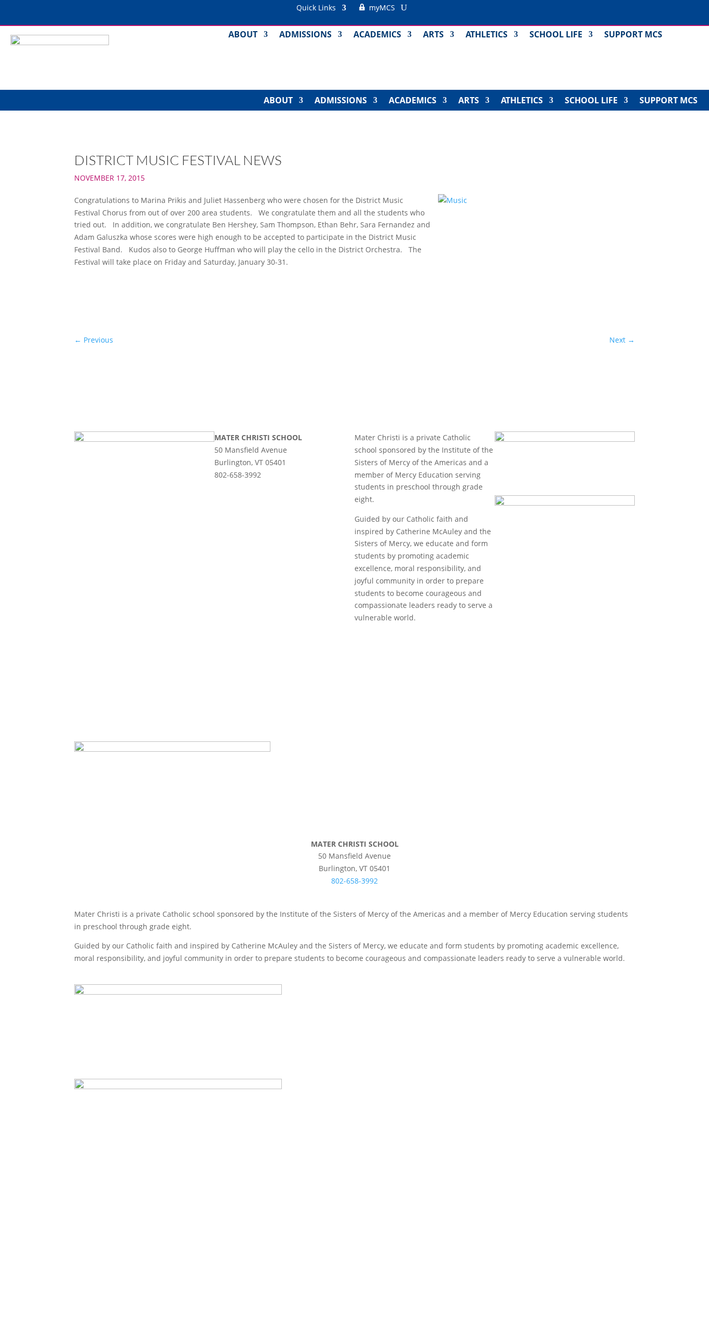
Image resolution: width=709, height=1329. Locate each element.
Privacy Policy (373, 649)
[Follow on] (222, 489)
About (242, 35)
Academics (377, 35)
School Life (555, 35)
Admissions (305, 35)
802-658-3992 (354, 881)
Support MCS (633, 35)
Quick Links (316, 8)
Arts (433, 35)
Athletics (487, 35)
